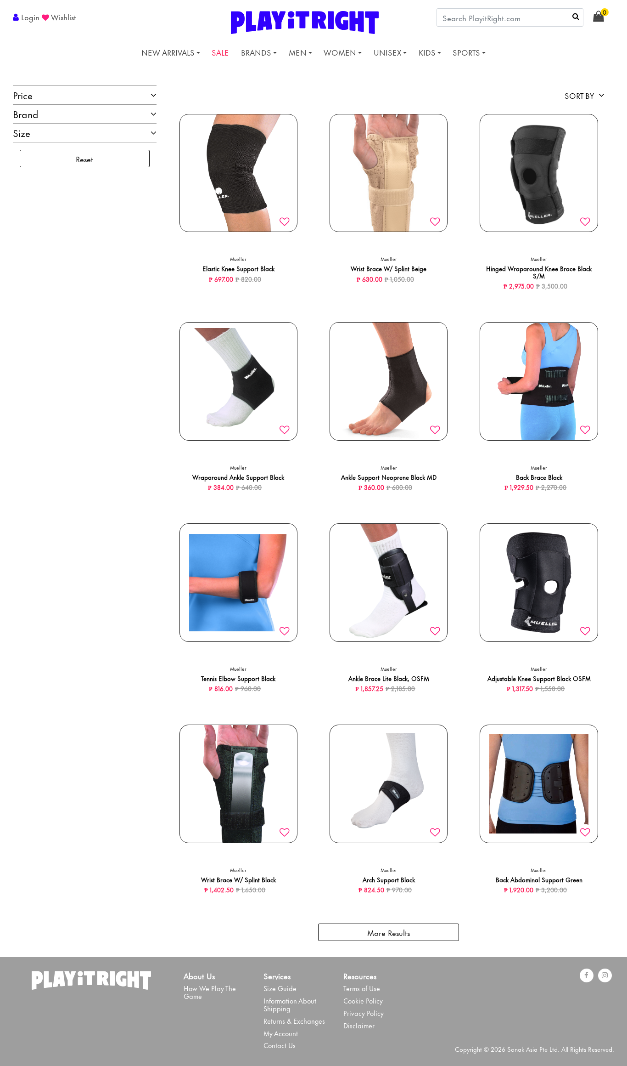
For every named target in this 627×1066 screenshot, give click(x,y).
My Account (280, 1033)
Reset (84, 158)
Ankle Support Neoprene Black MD (389, 477)
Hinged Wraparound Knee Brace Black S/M (539, 271)
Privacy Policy (363, 1013)
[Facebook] (586, 975)
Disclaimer (359, 1025)
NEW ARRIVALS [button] (168, 52)
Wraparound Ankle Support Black (238, 477)
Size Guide (280, 988)
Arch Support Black (389, 879)
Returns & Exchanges (294, 1020)
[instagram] (605, 975)
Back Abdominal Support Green (539, 879)
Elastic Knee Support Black (238, 268)
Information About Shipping (289, 1004)
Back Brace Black (539, 477)
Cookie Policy (363, 1000)
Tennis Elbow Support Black (238, 678)
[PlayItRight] (91, 977)
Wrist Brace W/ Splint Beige (388, 268)
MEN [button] (298, 52)
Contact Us (279, 1045)
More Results (388, 932)
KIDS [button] (427, 52)
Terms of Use (361, 988)
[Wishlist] (284, 222)
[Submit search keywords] (575, 16)
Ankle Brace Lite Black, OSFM (388, 678)
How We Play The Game (210, 992)
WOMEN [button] (340, 52)
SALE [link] (220, 52)
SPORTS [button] (466, 52)
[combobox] (510, 17)
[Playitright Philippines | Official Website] (305, 21)
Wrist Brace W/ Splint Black (238, 879)
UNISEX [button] (387, 52)
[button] (27, 17)
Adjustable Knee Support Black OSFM (539, 678)
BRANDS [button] (256, 52)
